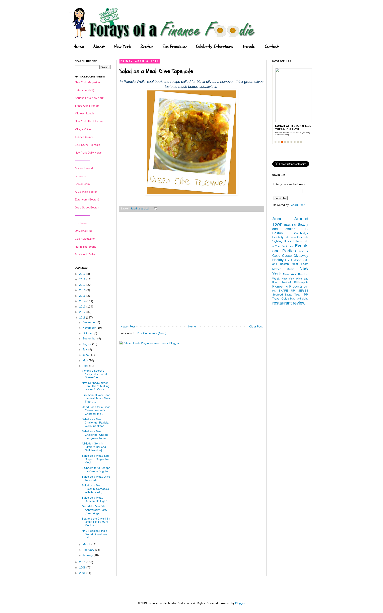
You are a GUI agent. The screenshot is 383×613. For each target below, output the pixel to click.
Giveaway (300, 256)
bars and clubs (299, 298)
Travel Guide (280, 298)
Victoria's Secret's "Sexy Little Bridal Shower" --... (94, 374)
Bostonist (80, 176)
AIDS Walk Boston (86, 191)
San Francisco (175, 46)
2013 (82, 306)
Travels (249, 46)
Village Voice (83, 129)
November (90, 327)
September (90, 338)
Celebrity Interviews (214, 46)
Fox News (81, 223)
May (86, 360)
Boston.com (82, 183)
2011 (82, 317)
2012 (82, 311)
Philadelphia (301, 282)
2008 (82, 572)
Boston (146, 46)
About (99, 46)
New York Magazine (87, 82)
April (86, 365)
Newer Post (127, 326)
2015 (82, 295)
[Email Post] (154, 208)
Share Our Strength (87, 105)
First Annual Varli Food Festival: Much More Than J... (96, 398)
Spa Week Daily (85, 254)
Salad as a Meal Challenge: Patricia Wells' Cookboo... (95, 423)
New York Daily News (88, 152)
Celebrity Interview (284, 237)
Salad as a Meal (139, 208)
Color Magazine (85, 238)
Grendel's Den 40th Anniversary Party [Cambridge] (94, 510)
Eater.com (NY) (84, 90)
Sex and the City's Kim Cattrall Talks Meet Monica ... (96, 522)
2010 (82, 562)
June (86, 354)
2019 (82, 273)
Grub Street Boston (87, 207)
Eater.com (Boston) (87, 199)
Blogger (240, 603)
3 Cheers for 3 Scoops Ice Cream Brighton (96, 469)
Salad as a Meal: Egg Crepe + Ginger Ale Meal (95, 459)
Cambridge (301, 233)
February (89, 549)
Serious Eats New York (89, 97)
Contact (272, 46)
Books (304, 229)
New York (122, 46)
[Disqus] (191, 271)
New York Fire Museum (89, 121)
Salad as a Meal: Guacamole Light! (94, 499)
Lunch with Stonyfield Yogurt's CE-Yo (293, 127)
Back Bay (290, 224)
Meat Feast (300, 263)
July (85, 349)
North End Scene (85, 246)
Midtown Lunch (84, 113)
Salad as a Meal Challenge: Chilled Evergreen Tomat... (95, 435)
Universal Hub (84, 230)
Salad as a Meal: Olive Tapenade (96, 478)
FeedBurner (297, 204)
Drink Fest (287, 246)
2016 (82, 290)
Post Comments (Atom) (151, 333)
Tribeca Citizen (84, 137)
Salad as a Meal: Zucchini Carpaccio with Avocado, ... (95, 489)
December (90, 322)
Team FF (301, 294)
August (87, 344)
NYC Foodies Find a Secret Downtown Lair (94, 534)
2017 (82, 284)
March (87, 544)
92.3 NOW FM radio (87, 144)
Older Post (256, 326)
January (88, 555)
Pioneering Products (287, 286)
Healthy (278, 260)
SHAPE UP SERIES (293, 290)
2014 (82, 301)
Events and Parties (290, 248)
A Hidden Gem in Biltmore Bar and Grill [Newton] (94, 447)
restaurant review (288, 303)
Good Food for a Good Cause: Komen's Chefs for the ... (96, 410)
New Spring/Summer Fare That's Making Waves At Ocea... (95, 386)
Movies (276, 269)
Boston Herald (84, 168)
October (88, 333)
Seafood (277, 294)
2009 (82, 567)
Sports (288, 294)
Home (79, 46)
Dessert (289, 241)
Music (290, 269)
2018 (82, 279)
